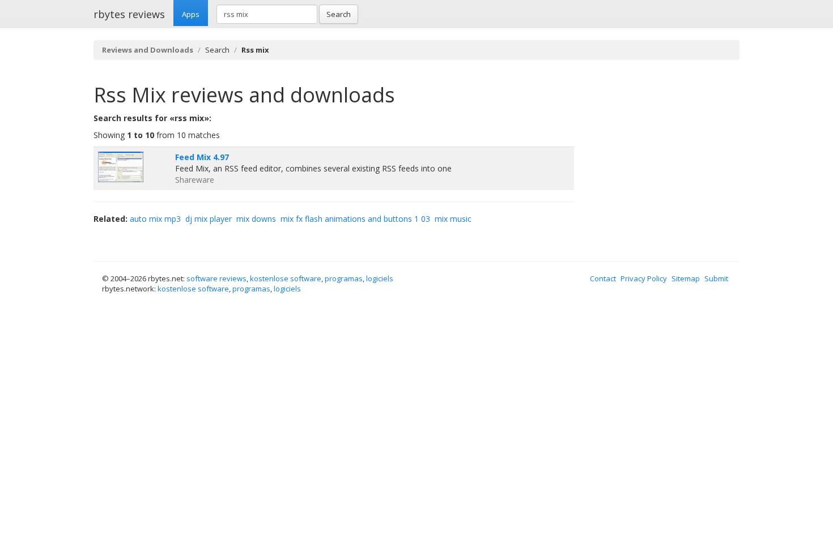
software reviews (216, 278)
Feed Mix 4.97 (202, 157)
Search (338, 14)
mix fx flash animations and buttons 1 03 (355, 218)
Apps (190, 14)
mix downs (256, 218)
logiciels (379, 278)
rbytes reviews (129, 14)
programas (344, 278)
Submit (716, 278)
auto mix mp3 (155, 218)
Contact (603, 278)
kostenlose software (285, 278)
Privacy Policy (643, 278)
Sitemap (686, 278)
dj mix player (208, 218)
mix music (453, 218)
